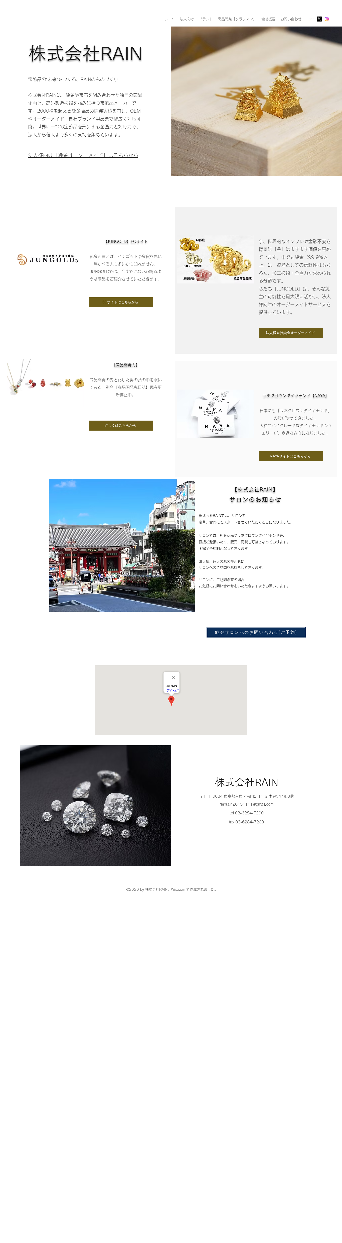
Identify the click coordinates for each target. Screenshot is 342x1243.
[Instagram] (326, 19)
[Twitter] (319, 19)
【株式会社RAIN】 (255, 489)
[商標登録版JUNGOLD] (311, 19)
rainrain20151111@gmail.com (246, 804)
